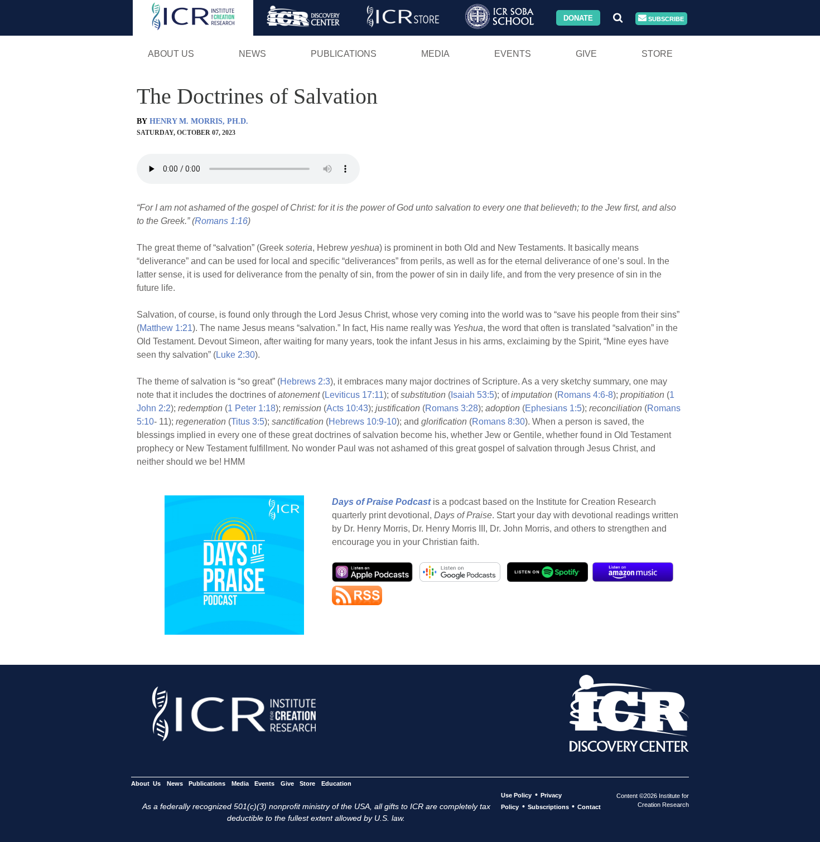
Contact (589, 807)
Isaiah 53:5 (472, 395)
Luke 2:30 (235, 354)
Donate (578, 17)
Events (512, 54)
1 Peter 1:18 (252, 408)
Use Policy (516, 795)
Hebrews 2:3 (305, 381)
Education (336, 783)
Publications (344, 54)
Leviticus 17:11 (354, 395)
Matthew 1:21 (165, 328)
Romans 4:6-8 (585, 395)
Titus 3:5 (247, 421)
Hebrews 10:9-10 (363, 421)
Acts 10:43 (347, 408)
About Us (171, 54)
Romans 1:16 (221, 221)
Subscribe (665, 18)
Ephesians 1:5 (553, 408)
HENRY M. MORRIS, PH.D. (198, 121)
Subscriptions (548, 807)
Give (586, 54)
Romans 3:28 (451, 408)
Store (657, 54)
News (252, 54)
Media (435, 54)
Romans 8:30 (498, 421)
